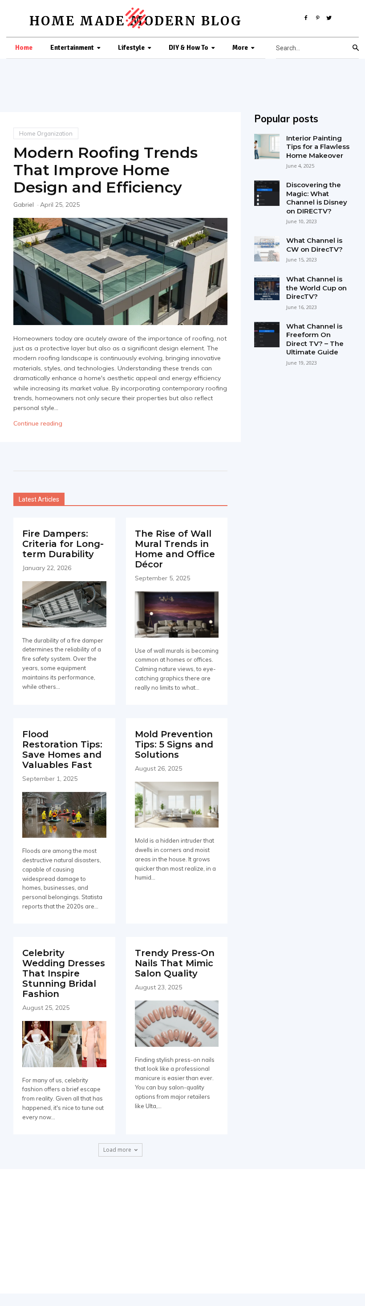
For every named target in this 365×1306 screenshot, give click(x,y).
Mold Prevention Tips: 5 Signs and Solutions (174, 744)
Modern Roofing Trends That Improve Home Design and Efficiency (105, 170)
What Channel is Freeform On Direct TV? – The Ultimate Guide (315, 339)
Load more (117, 1149)
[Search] (356, 48)
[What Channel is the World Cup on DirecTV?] (267, 287)
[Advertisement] (182, 1231)
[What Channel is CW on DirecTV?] (267, 248)
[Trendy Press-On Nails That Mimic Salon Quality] (177, 1024)
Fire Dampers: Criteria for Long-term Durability (63, 543)
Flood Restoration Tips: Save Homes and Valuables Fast (62, 749)
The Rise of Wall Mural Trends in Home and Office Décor (175, 549)
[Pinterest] (317, 16)
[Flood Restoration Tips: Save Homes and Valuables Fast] (64, 815)
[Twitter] (329, 16)
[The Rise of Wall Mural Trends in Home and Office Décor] (177, 614)
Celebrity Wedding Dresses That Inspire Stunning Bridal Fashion (63, 973)
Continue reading (37, 423)
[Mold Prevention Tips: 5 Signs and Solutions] (177, 805)
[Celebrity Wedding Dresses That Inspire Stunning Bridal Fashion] (64, 1044)
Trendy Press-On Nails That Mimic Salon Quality (175, 963)
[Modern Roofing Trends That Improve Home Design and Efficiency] (120, 271)
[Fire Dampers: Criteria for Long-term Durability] (64, 604)
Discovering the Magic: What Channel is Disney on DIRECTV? (316, 198)
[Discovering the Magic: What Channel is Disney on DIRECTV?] (267, 193)
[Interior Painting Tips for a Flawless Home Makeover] (267, 146)
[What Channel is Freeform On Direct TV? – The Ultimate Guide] (267, 334)
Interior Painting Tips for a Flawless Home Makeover (317, 147)
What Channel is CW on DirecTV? (314, 244)
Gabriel (23, 205)
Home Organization (46, 133)
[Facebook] (306, 16)
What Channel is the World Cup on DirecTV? (316, 288)
